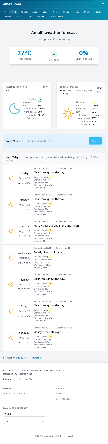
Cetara (45, 12)
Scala (30, 16)
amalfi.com (12, 4)
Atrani (35, 12)
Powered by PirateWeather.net (26, 357)
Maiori (77, 12)
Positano (98, 12)
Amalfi (13, 12)
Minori (87, 12)
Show (95, 141)
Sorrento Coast (63, 398)
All (5, 12)
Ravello (20, 16)
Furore (66, 12)
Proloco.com (22, 379)
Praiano (8, 16)
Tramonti (41, 16)
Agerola (24, 12)
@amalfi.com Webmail (14, 393)
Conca (56, 12)
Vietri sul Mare (56, 16)
